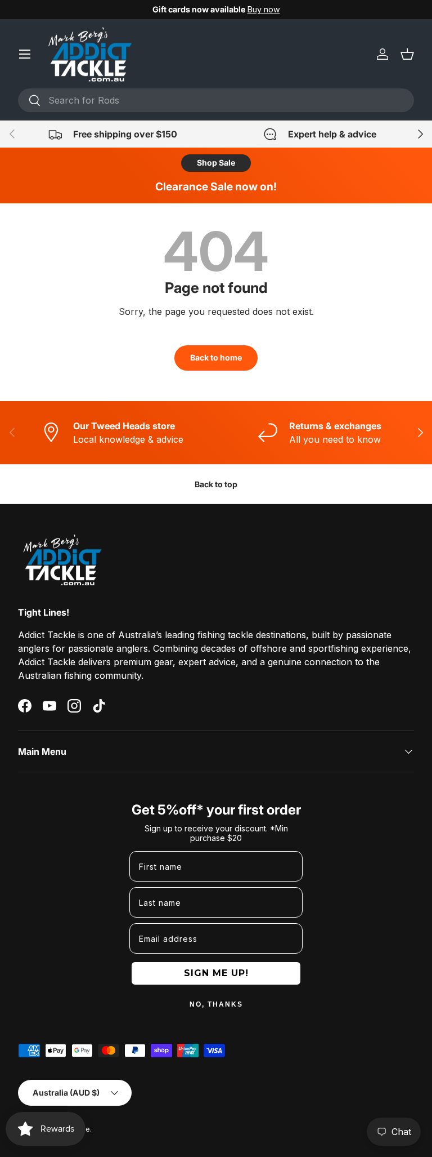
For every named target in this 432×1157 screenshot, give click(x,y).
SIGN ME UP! (216, 973)
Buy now (264, 9)
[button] (407, 54)
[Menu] (24, 54)
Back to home (216, 357)
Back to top (216, 484)
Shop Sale (216, 162)
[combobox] (216, 100)
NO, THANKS (216, 1004)
